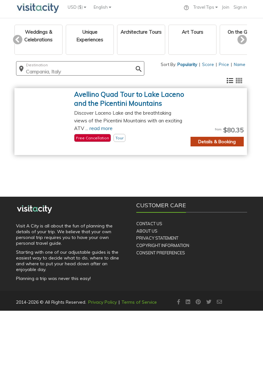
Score (208, 64)
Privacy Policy (102, 302)
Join (225, 7)
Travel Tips (204, 7)
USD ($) (76, 7)
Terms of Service (139, 302)
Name (239, 64)
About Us (146, 231)
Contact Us (149, 223)
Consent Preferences (160, 252)
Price (224, 64)
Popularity (187, 64)
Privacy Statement (157, 238)
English (101, 7)
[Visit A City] (34, 209)
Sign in (240, 7)
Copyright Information (162, 245)
